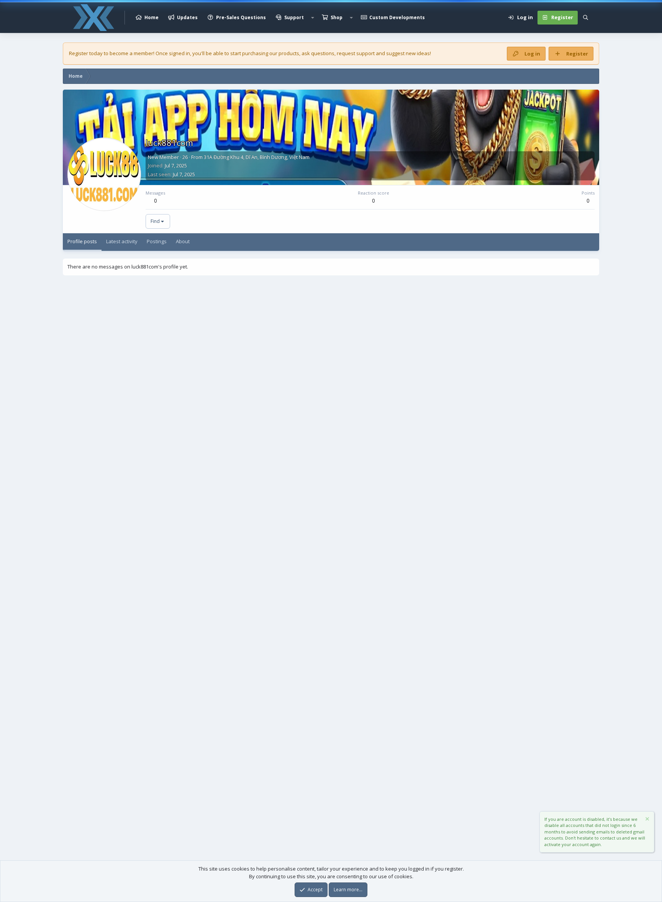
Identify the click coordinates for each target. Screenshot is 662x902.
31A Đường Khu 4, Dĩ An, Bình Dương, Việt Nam (257, 157)
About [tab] (183, 241)
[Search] (585, 18)
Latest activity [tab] (122, 241)
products (289, 53)
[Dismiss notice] (647, 819)
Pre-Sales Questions (241, 17)
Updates (187, 17)
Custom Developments (397, 17)
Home (151, 17)
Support (294, 17)
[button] (312, 18)
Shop (336, 17)
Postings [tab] (157, 241)
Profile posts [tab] (82, 241)
